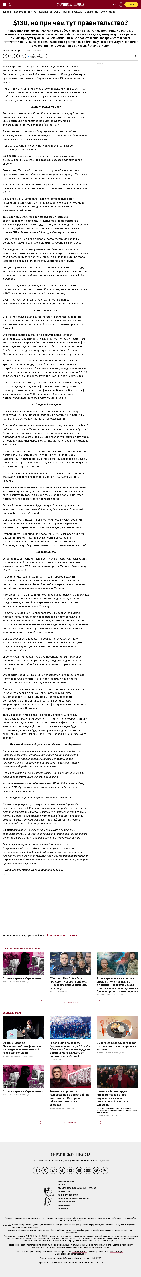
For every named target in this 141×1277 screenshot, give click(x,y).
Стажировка (64, 1205)
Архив (112, 12)
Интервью (55, 12)
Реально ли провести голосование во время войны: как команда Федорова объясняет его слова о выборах (69, 1098)
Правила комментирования (62, 935)
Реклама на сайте (66, 1181)
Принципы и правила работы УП (73, 1198)
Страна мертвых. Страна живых (23, 978)
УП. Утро (32, 12)
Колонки (43, 12)
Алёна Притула (116, 1251)
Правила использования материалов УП (78, 1188)
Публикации (20, 12)
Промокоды (64, 1209)
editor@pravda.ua (78, 1254)
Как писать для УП (66, 1202)
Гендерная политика (68, 1195)
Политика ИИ (64, 1191)
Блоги (104, 12)
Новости (6, 12)
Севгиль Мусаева (79, 1251)
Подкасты (77, 12)
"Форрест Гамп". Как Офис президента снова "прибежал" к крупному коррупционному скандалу (69, 983)
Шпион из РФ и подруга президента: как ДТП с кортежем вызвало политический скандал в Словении (112, 1098)
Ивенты (66, 12)
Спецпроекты (92, 12)
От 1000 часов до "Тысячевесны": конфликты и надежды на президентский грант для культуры (22, 1047)
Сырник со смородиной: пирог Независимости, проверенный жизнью (116, 1046)
